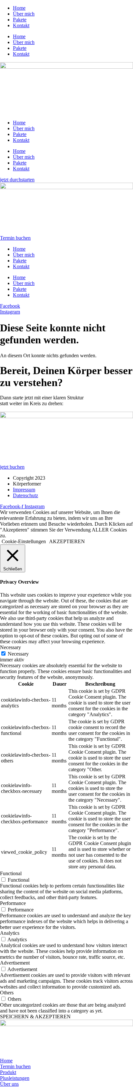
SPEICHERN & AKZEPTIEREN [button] (35, 1016)
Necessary (18, 654)
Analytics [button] (9, 933)
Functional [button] (11, 873)
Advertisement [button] (15, 963)
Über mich (24, 14)
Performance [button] (13, 903)
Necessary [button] (10, 647)
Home (19, 8)
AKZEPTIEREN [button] (67, 541)
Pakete (19, 19)
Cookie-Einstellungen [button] (24, 541)
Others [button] (7, 992)
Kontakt (21, 25)
